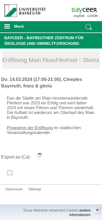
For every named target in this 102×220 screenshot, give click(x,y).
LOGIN (93, 15)
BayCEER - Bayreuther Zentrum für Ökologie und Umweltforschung (44, 41)
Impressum (14, 189)
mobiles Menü (22, 28)
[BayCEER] (90, 10)
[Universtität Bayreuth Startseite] (23, 8)
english (79, 15)
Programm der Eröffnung (30, 127)
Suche (89, 27)
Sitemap (34, 189)
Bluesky (10, 173)
